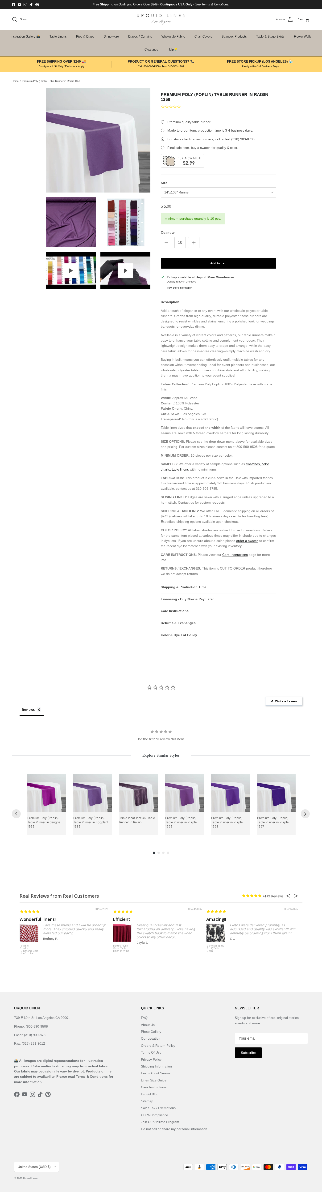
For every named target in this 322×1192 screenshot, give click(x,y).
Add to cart (218, 263)
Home (15, 81)
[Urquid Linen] (161, 19)
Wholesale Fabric (173, 36)
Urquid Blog (149, 1094)
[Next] (305, 813)
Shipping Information (156, 1066)
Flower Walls (302, 36)
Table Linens (58, 36)
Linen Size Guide (153, 1080)
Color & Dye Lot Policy (179, 635)
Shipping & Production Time (183, 587)
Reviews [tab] (28, 709)
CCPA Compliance (154, 1115)
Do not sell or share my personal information (174, 1129)
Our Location (150, 1038)
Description (170, 302)
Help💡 (173, 49)
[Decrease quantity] (166, 242)
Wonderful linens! (38, 919)
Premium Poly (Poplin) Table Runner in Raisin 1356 (51, 81)
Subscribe (248, 1053)
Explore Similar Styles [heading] (161, 755)
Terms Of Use (151, 1052)
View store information (179, 287)
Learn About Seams (155, 1073)
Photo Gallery (151, 1031)
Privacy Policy (151, 1059)
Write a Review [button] (286, 701)
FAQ (144, 1018)
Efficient (121, 919)
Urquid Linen (30, 1178)
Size (164, 183)
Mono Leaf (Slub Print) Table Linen (215, 948)
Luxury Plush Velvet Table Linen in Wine (121, 948)
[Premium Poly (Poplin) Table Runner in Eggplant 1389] (92, 793)
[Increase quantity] (193, 242)
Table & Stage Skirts (270, 36)
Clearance (151, 49)
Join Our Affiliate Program (160, 1122)
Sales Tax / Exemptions (158, 1108)
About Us (148, 1025)
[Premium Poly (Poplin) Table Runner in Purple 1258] (230, 793)
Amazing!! (216, 919)
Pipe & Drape (85, 36)
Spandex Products (234, 36)
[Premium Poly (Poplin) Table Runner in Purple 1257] (276, 793)
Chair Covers (203, 36)
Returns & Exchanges (178, 623)
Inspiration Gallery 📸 (25, 36)
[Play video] (70, 270)
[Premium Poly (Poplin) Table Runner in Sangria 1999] (46, 793)
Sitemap (147, 1101)
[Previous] (16, 813)
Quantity (168, 232)
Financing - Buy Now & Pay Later (187, 599)
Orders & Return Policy (158, 1045)
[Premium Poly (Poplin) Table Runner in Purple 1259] (184, 793)
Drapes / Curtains (140, 36)
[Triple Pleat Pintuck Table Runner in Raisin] (138, 793)
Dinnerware (111, 36)
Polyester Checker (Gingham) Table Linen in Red (29, 949)
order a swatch (247, 541)
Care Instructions (235, 555)
